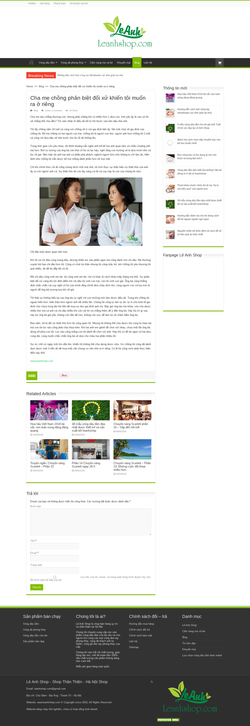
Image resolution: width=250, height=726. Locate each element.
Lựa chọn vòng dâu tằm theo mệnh (202, 655)
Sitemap (133, 647)
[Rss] (151, 681)
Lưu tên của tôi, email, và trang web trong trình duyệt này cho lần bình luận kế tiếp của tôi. (90, 578)
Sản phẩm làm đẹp (33, 641)
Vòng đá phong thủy (72, 62)
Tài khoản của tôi (79, 3)
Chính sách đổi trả (139, 629)
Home (31, 62)
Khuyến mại (123, 62)
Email (34, 552)
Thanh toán (60, 3)
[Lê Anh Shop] (125, 31)
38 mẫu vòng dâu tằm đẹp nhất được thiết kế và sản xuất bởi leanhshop (88, 427)
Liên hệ (148, 62)
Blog (136, 62)
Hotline (32, 3)
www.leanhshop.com (41, 360)
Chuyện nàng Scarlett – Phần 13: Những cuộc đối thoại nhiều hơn (132, 466)
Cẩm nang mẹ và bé (101, 62)
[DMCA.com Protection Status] (168, 719)
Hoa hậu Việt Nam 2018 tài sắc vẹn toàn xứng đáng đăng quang (49, 427)
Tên (33, 540)
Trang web (36, 564)
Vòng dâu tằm (47, 62)
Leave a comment (53, 110)
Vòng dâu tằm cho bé (35, 635)
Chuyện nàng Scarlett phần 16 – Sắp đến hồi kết (130, 425)
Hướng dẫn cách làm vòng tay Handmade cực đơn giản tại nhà (90, 75)
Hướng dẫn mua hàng (141, 623)
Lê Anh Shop (189, 625)
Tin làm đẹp (189, 643)
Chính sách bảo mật (140, 635)
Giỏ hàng (45, 3)
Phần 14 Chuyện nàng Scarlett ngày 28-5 (86, 464)
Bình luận (35, 506)
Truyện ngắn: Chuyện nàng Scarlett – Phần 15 (47, 464)
